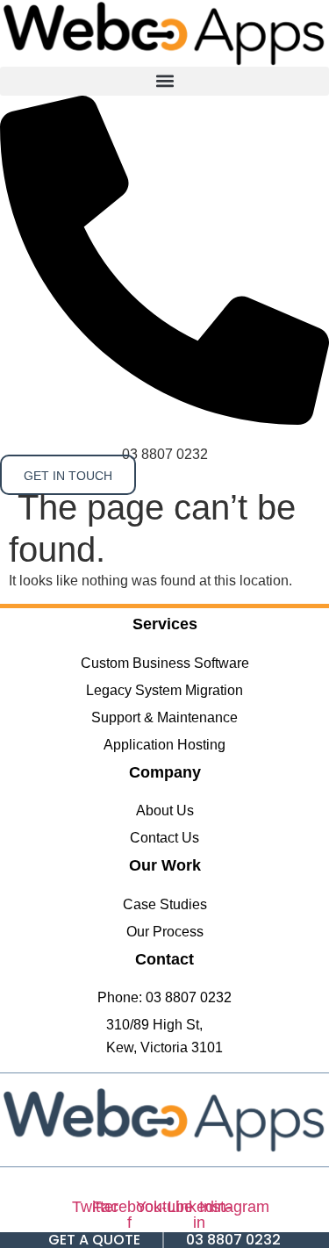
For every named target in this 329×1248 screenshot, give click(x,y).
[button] (164, 81)
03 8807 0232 (165, 454)
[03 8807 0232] (164, 419)
